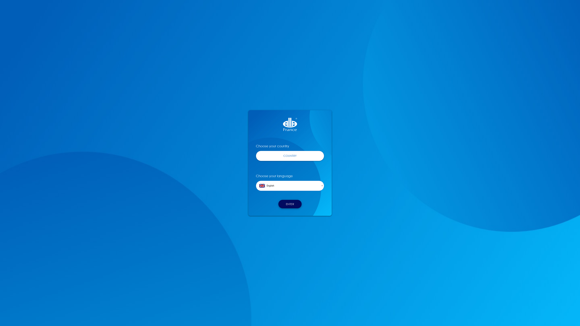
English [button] (270, 185)
